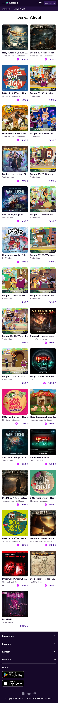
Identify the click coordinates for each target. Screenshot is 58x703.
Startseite (6, 9)
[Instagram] (35, 693)
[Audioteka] (12, 3)
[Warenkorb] (40, 3)
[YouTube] (29, 693)
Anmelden (50, 3)
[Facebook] (23, 693)
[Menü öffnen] (3, 3)
